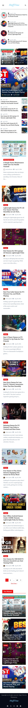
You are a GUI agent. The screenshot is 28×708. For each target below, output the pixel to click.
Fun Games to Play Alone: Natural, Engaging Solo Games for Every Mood (12, 473)
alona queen (20, 60)
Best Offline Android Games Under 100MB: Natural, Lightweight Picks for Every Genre (13, 519)
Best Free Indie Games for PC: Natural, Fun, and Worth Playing (13, 91)
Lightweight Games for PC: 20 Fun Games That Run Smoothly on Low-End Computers (17, 25)
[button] (25, 81)
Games (17, 51)
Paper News (22, 695)
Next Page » (14, 583)
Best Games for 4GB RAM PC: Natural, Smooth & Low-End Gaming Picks (13, 561)
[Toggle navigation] (3, 5)
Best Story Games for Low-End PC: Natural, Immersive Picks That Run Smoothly (13, 384)
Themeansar (14, 697)
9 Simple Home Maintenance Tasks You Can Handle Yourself (6, 58)
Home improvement (7, 51)
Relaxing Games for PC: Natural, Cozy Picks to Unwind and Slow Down (11, 427)
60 (17, 580)
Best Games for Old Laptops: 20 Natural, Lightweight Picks (13, 252)
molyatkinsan (7, 60)
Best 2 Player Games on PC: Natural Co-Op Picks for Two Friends (9, 132)
